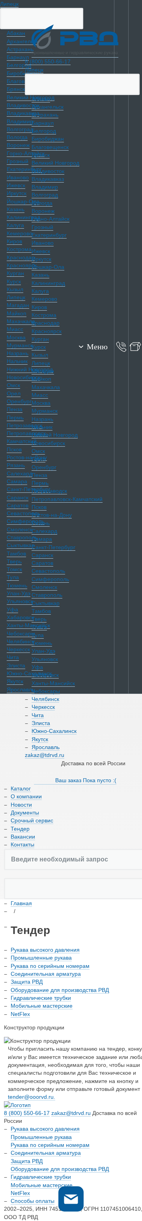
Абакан (41, 99)
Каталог (21, 788)
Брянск (41, 155)
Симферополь (50, 579)
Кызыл (40, 355)
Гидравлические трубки (41, 998)
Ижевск (41, 251)
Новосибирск (48, 443)
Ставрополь (47, 595)
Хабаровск (45, 675)
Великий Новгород (55, 163)
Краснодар (46, 323)
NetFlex (20, 1014)
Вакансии (23, 836)
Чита (38, 715)
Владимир (45, 187)
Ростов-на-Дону (52, 515)
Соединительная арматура (46, 974)
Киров (39, 307)
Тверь (39, 619)
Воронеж (43, 211)
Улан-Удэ (43, 651)
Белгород (44, 131)
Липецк (9, 4)
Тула (38, 635)
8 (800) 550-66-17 (48, 61)
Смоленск (44, 587)
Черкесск (43, 707)
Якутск (40, 739)
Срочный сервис (32, 820)
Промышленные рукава (41, 957)
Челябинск (45, 699)
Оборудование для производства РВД (60, 990)
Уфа (37, 667)
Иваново (43, 243)
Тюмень (42, 643)
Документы (25, 812)
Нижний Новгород (55, 435)
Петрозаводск (49, 491)
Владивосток (48, 171)
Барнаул (43, 123)
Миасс (40, 395)
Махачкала (46, 387)
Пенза (39, 475)
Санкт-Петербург (53, 547)
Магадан (43, 371)
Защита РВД (27, 982)
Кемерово (44, 299)
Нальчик (42, 427)
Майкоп (41, 379)
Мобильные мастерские (42, 1006)
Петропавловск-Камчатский (67, 499)
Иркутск (41, 259)
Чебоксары (46, 691)
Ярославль (46, 747)
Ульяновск (45, 659)
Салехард (44, 531)
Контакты (22, 844)
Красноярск (47, 331)
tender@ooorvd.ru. (31, 1097)
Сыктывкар (46, 603)
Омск (38, 451)
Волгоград (45, 195)
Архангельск (48, 107)
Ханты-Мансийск (53, 683)
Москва (41, 403)
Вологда (42, 203)
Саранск (42, 555)
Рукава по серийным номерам (50, 966)
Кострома (44, 315)
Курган (40, 339)
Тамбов (41, 611)
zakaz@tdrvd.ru (44, 755)
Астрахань (45, 115)
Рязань (41, 523)
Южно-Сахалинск (54, 731)
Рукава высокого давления (45, 950)
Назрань (42, 419)
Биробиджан (48, 139)
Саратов (42, 563)
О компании (26, 796)
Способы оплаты (32, 1201)
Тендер (20, 829)
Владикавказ (48, 179)
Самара (42, 539)
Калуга (40, 291)
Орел (38, 459)
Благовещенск (50, 147)
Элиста (41, 723)
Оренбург (44, 467)
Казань (40, 275)
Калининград (48, 283)
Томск (39, 627)
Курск (39, 347)
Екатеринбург (49, 235)
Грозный (42, 227)
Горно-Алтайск (50, 219)
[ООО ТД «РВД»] (75, 41)
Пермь (40, 483)
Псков (39, 507)
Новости (21, 805)
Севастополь (48, 571)
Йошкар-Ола (48, 267)
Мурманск (45, 411)
